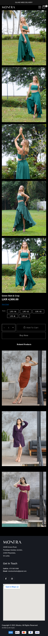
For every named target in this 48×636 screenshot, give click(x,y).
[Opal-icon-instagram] (12, 578)
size (3, 311)
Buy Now (24, 335)
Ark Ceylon (12, 627)
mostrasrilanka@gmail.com (17, 571)
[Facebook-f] (6, 578)
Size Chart (5, 304)
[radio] (13, 311)
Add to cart (32, 327)
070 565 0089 (14, 568)
